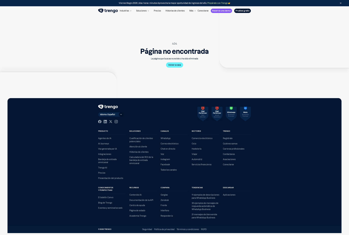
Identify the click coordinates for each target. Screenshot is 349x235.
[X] (110, 121)
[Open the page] (174, 3)
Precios (157, 11)
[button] (125, 10)
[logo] (108, 11)
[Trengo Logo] (108, 107)
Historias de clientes (175, 11)
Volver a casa (174, 65)
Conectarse (203, 11)
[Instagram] (116, 121)
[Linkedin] (105, 121)
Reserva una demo (221, 11)
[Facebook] (99, 121)
